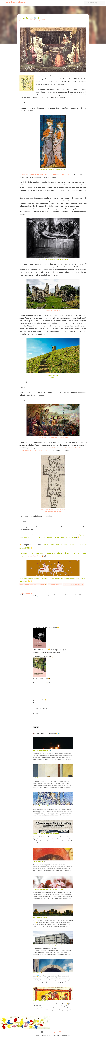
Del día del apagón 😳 (39, 861)
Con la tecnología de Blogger (54, 1032)
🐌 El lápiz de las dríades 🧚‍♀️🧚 (41, 805)
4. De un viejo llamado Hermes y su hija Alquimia (46, 833)
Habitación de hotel (38, 778)
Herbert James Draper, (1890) (53, 437)
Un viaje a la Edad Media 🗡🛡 (73, 584)
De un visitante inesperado (40, 917)
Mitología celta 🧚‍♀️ (55, 584)
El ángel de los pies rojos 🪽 (40, 1000)
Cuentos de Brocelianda (32, 556)
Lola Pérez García (15, 2)
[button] (20, 23)
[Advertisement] (46, 617)
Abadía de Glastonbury (53, 310)
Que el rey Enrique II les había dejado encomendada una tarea (44, 174)
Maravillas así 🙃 (37, 972)
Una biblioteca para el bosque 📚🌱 (42, 750)
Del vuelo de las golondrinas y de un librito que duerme (48, 889)
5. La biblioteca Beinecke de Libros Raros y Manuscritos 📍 (49, 945)
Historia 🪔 (43, 584)
